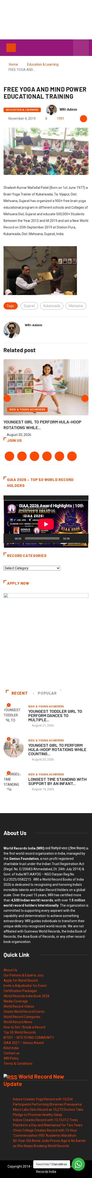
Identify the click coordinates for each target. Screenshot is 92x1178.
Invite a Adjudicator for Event (25, 986)
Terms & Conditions (18, 1063)
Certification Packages (20, 991)
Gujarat (29, 306)
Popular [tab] (47, 693)
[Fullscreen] (82, 538)
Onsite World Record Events (24, 1011)
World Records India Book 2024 (26, 996)
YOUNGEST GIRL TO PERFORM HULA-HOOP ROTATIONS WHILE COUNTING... (57, 749)
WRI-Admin (68, 109)
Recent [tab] (20, 693)
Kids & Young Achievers (27, 409)
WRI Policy (11, 1058)
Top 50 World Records (20, 1032)
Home (13, 64)
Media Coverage (16, 1001)
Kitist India (11, 1048)
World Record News (18, 1022)
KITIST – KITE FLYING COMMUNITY (29, 1037)
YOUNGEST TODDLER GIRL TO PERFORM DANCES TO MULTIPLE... (55, 715)
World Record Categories (22, 1017)
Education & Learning (43, 64)
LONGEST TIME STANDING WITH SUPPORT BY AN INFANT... (57, 781)
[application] (46, 519)
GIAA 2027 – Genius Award (24, 1043)
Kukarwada (51, 306)
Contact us (12, 1053)
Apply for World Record (21, 980)
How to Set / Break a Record (24, 1027)
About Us (10, 970)
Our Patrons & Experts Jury (24, 975)
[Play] (9, 538)
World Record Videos (19, 1006)
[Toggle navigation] (11, 47)
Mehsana (76, 306)
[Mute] (74, 538)
